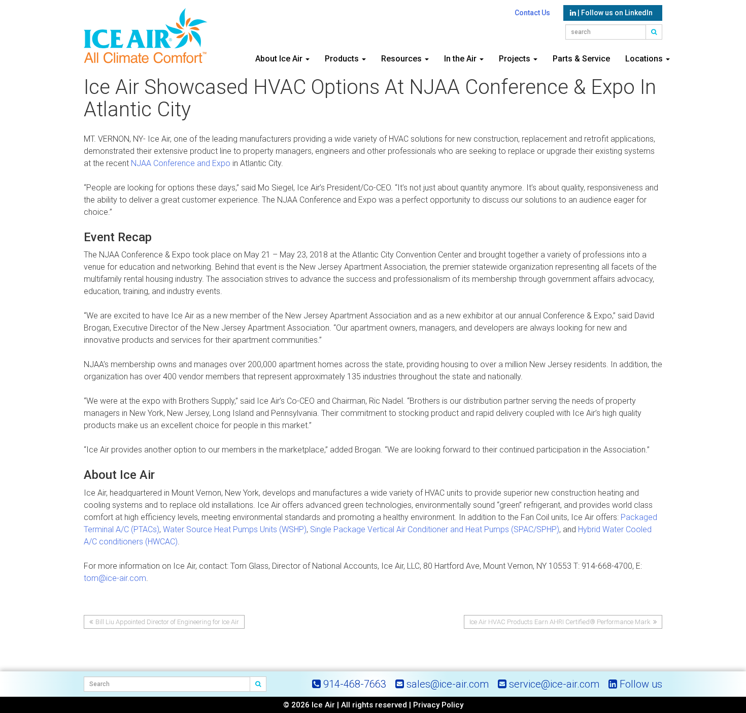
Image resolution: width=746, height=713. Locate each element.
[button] (654, 32)
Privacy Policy (438, 704)
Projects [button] (515, 58)
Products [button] (343, 58)
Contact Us (532, 13)
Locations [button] (645, 58)
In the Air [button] (461, 58)
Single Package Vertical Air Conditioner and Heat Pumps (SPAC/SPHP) (434, 529)
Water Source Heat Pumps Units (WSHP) (235, 529)
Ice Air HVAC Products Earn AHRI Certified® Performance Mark (560, 622)
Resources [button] (402, 58)
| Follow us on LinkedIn (614, 13)
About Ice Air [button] (279, 58)
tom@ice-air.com (115, 578)
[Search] (258, 684)
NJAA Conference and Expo (180, 163)
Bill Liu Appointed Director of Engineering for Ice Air (167, 622)
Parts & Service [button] (581, 58)
